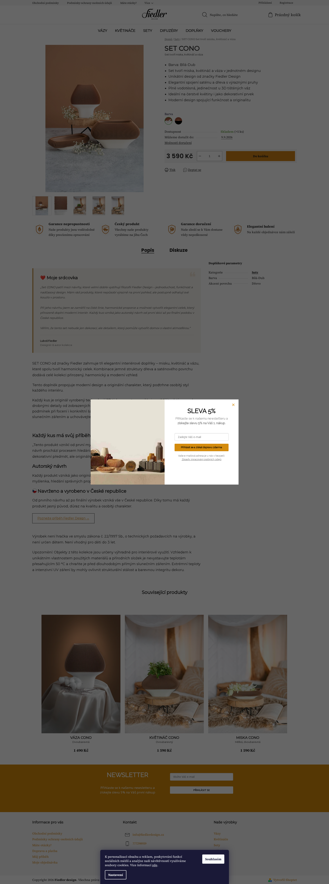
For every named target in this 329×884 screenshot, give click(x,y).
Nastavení (115, 875)
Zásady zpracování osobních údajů (201, 459)
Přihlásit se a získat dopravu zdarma (201, 447)
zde (154, 865)
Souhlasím (213, 859)
